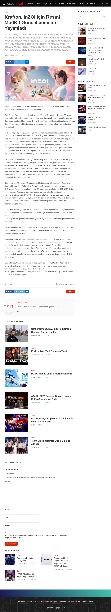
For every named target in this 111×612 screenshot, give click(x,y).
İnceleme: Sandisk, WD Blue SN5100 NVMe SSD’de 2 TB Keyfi (95, 50)
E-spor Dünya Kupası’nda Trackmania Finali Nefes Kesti (52, 420)
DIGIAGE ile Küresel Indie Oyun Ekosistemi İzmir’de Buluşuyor (96, 97)
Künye (90, 602)
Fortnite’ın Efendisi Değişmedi (25, 559)
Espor (37, 4)
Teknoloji (84, 4)
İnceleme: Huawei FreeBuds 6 (93, 70)
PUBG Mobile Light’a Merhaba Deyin (51, 373)
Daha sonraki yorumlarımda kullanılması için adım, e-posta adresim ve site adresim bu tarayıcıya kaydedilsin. (36, 537)
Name (7, 509)
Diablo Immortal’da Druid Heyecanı (95, 60)
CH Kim (62, 284)
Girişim (44, 4)
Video (92, 4)
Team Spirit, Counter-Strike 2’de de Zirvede (50, 442)
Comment (8, 481)
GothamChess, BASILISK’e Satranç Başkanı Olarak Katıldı (51, 330)
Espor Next (14, 55)
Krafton (73, 284)
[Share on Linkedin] (27, 62)
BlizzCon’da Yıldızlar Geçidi (96, 127)
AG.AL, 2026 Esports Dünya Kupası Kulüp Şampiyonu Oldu (51, 397)
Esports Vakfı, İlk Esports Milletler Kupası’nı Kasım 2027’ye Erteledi (61, 562)
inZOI (67, 284)
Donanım (29, 4)
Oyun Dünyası (72, 4)
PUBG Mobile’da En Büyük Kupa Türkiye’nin (27, 575)
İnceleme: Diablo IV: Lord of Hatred (96, 39)
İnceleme (53, 4)
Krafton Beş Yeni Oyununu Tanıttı (49, 351)
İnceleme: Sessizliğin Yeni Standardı (96, 30)
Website (8, 525)
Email (7, 517)
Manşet (62, 4)
